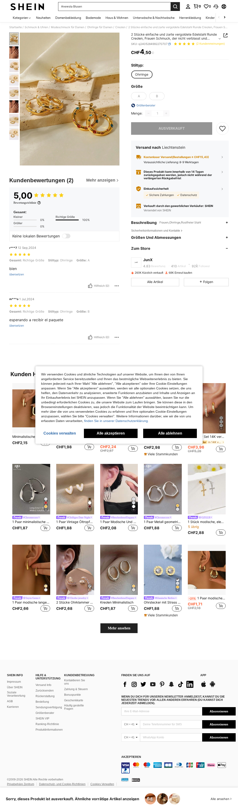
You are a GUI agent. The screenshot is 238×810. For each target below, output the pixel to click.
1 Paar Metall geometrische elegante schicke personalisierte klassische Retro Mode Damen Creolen (163, 522)
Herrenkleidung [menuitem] (190, 18)
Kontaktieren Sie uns (74, 682)
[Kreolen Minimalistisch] (119, 570)
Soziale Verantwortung (16, 694)
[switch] (66, 236)
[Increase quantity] (166, 113)
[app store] (203, 686)
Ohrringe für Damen (99, 27)
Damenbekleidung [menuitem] (68, 18)
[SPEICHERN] (222, 128)
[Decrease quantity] (148, 113)
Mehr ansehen (119, 628)
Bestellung (42, 701)
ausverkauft (172, 128)
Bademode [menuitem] (93, 18)
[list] (158, 684)
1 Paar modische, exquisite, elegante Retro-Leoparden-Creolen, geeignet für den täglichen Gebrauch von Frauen (207, 598)
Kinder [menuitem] (210, 18)
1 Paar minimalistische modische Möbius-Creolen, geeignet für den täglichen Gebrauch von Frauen (31, 522)
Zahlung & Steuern (76, 689)
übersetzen (16, 274)
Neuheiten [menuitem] (43, 18)
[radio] (141, 74)
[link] (197, 6)
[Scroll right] (224, 17)
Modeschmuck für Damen (67, 27)
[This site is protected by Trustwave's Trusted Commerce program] (124, 779)
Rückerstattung (45, 696)
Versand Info (43, 685)
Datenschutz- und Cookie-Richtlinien (62, 784)
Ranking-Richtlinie (47, 724)
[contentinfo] (178, 767)
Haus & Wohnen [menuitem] (117, 18)
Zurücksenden (45, 690)
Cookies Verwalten (102, 784)
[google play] (212, 686)
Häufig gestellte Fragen (74, 707)
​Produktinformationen (49, 729)
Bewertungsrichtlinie (24, 202)
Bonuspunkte (72, 694)
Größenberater (45, 713)
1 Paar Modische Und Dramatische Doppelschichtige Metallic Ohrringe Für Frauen (119, 522)
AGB (10, 701)
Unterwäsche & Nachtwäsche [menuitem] (154, 18)
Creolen (120, 27)
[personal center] (188, 6)
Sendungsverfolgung (49, 707)
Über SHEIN (15, 687)
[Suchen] (175, 6)
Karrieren (13, 707)
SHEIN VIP (42, 718)
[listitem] (31, 419)
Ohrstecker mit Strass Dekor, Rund (163, 602)
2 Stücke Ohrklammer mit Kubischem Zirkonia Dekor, (75, 602)
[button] (216, 6)
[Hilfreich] (90, 286)
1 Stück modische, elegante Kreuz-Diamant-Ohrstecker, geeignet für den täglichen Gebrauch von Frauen (207, 522)
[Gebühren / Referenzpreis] (153, 52)
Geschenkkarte (73, 700)
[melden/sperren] (116, 286)
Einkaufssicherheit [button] (156, 188)
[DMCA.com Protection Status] (136, 779)
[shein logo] (27, 6)
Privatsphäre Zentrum (20, 784)
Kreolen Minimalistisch (116, 602)
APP (203, 675)
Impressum (14, 681)
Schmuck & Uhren (36, 27)
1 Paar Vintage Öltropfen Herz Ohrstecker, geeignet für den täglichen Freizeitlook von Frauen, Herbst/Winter (75, 522)
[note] (161, 454)
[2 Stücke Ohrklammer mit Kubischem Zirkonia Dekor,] (75, 570)
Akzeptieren (131, 757)
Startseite (15, 27)
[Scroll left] (219, 17)
